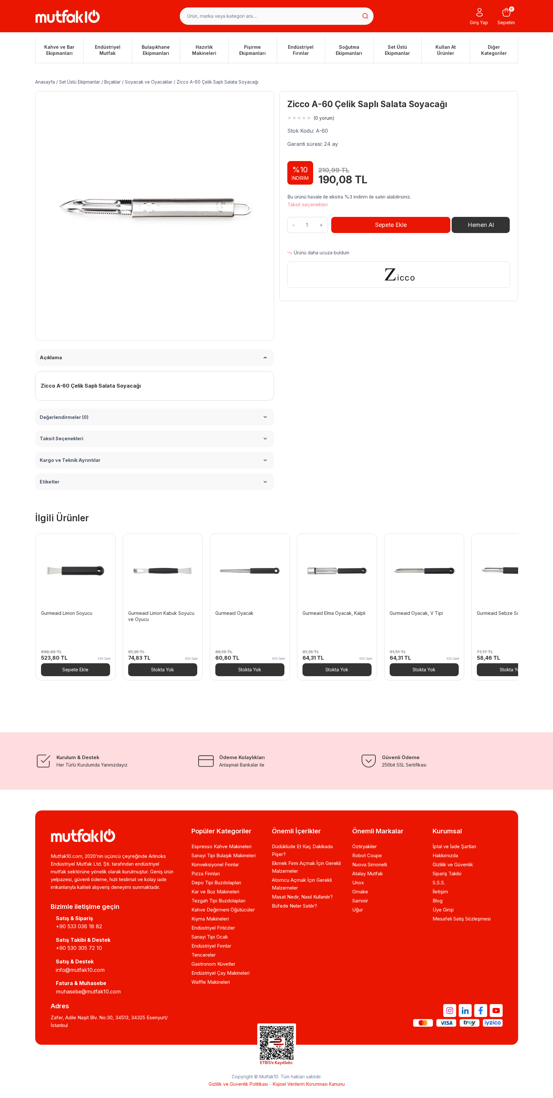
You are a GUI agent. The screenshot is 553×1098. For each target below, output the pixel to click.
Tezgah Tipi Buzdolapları (218, 901)
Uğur (357, 910)
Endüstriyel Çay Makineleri (220, 973)
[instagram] (449, 1010)
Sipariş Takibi (447, 873)
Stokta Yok (162, 669)
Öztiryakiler (364, 846)
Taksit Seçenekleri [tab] (61, 438)
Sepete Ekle (391, 224)
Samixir (360, 901)
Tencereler (203, 955)
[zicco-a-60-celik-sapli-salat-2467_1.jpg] (154, 210)
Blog (438, 901)
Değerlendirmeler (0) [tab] (64, 417)
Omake (360, 892)
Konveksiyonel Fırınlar (215, 864)
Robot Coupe (367, 855)
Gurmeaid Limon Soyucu (66, 613)
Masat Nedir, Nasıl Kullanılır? (302, 897)
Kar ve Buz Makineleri (215, 892)
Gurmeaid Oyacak (234, 613)
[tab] (154, 315)
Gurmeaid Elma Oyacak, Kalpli (333, 613)
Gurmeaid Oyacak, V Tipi (416, 613)
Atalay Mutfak (367, 873)
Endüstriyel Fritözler (213, 928)
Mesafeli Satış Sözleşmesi (462, 919)
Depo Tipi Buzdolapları (216, 882)
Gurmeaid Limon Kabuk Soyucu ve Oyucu (161, 616)
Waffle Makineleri (210, 982)
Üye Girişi (443, 910)
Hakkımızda (445, 855)
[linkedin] (465, 1010)
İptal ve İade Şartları (454, 846)
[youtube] (496, 1010)
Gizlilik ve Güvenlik (453, 864)
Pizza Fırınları (205, 873)
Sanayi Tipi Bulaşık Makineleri (223, 855)
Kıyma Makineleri (210, 919)
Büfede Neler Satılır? (294, 906)
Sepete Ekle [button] (75, 669)
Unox (358, 882)
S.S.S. (439, 882)
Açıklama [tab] (51, 357)
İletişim (440, 892)
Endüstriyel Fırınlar (211, 946)
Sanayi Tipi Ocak (209, 937)
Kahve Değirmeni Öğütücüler (223, 910)
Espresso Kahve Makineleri (221, 846)
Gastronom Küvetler (213, 964)
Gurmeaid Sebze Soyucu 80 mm (511, 613)
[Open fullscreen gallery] (259, 315)
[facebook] (480, 1010)
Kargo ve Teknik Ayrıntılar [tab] (70, 460)
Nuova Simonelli (369, 864)
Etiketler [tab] (49, 481)
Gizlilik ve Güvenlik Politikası (238, 1084)
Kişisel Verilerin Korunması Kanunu (309, 1084)
